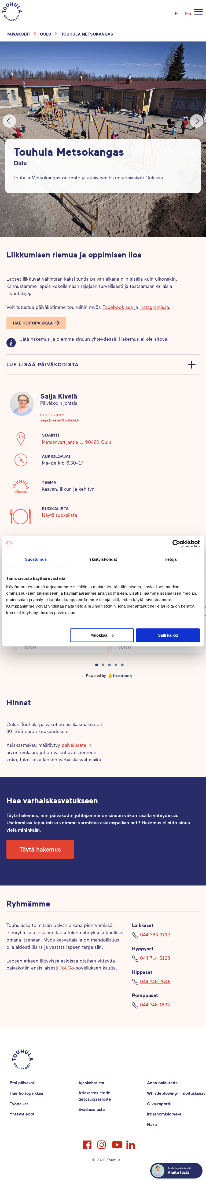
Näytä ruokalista (59, 515)
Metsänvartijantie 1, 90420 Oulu (76, 442)
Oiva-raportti (159, 1103)
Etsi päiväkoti (22, 1082)
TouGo (67, 968)
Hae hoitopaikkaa (33, 322)
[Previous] (9, 121)
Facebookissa (117, 307)
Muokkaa (98, 635)
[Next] (196, 121)
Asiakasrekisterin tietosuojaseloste (94, 1095)
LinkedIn (131, 1142)
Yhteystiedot (22, 1113)
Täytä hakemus (40, 849)
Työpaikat (19, 1103)
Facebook (88, 1142)
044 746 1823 (155, 1004)
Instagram (102, 1142)
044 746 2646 (155, 981)
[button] (36, 323)
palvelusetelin (76, 745)
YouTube (117, 1142)
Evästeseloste (91, 1109)
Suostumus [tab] (36, 559)
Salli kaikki (168, 635)
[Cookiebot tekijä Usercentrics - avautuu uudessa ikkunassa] (176, 544)
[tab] (96, 665)
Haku (152, 1124)
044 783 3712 (155, 934)
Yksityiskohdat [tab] (103, 559)
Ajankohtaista (91, 1082)
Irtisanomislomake (164, 1113)
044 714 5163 (155, 958)
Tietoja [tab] (170, 559)
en (188, 13)
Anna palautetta (162, 1082)
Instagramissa (154, 307)
